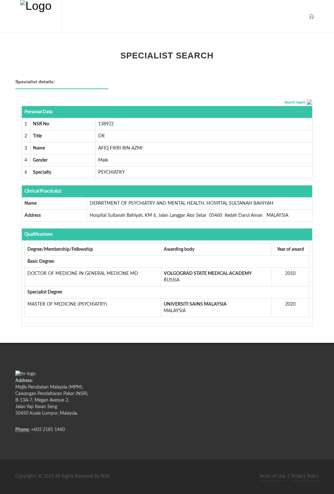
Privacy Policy (305, 476)
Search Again (295, 102)
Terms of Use (272, 476)
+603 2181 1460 (48, 429)
